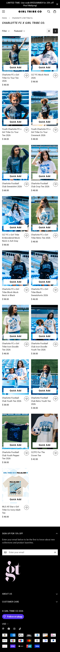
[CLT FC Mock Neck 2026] (44, 54)
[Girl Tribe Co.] (30, 11)
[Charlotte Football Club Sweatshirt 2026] (15, 162)
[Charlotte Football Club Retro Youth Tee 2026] (44, 377)
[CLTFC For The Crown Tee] (44, 431)
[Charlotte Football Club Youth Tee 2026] (15, 377)
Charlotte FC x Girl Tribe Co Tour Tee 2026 (10, 77)
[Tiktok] (20, 629)
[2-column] (55, 31)
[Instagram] (14, 629)
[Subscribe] (55, 552)
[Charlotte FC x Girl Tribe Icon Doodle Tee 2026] (15, 322)
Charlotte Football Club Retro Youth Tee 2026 (41, 401)
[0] (54, 11)
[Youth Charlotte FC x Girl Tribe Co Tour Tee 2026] (15, 108)
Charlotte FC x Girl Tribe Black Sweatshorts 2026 (39, 292)
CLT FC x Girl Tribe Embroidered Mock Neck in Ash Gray (11, 237)
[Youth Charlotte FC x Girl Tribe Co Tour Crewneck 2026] (44, 108)
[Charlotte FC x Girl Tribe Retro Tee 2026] (44, 214)
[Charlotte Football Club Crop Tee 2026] (44, 162)
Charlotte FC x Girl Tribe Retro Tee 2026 (40, 236)
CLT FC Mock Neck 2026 (40, 76)
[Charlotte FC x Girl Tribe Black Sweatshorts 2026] (44, 268)
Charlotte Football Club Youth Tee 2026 (11, 399)
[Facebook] (9, 629)
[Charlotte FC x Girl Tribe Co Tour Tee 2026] (15, 54)
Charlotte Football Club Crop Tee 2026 (40, 185)
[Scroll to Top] (55, 637)
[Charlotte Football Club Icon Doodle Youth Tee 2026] (44, 322)
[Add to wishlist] (26, 75)
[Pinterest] (3, 629)
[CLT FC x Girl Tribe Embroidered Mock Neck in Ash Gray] (15, 214)
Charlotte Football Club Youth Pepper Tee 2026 (10, 455)
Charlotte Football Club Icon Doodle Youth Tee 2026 (39, 346)
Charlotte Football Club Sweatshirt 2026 (12, 185)
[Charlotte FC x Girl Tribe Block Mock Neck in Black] (15, 268)
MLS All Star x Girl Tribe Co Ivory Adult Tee (11, 509)
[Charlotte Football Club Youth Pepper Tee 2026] (15, 431)
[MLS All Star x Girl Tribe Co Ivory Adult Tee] (15, 485)
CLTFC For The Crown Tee (38, 454)
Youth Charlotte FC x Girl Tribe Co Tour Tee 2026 (11, 132)
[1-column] (48, 31)
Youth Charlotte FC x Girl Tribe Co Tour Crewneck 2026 (40, 132)
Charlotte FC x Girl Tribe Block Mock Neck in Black (10, 292)
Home (4, 18)
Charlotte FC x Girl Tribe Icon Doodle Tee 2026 (10, 346)
